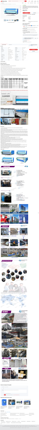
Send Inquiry (33, 49)
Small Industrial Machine (23, 421)
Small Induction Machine (3, 422)
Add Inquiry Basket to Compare (11, 22)
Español (8, 426)
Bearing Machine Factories (8, 421)
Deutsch (18, 426)
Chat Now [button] (34, 51)
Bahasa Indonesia (35, 426)
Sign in (37, 1)
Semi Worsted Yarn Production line (4, 415)
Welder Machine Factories (14, 421)
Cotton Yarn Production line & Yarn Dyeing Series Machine (25, 414)
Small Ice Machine (8, 422)
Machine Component (3, 421)
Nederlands (20, 426)
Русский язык (14, 426)
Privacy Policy (28, 427)
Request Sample (33, 14)
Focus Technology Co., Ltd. (16, 427)
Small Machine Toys (33, 421)
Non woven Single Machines (3, 414)
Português (10, 426)
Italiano (16, 426)
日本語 (25, 426)
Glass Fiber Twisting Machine (31, 414)
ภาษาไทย (29, 426)
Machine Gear (19, 421)
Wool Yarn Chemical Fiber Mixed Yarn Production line (14, 415)
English (6, 426)
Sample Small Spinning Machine (13, 414)
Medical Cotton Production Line (22, 415)
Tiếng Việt (32, 426)
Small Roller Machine (28, 421)
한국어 (24, 426)
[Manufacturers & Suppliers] (4, 1)
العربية (22, 426)
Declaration (25, 427)
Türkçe (30, 426)
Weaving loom (30, 415)
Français (12, 426)
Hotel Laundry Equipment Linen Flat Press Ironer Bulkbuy (16, 422)
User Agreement (22, 427)
